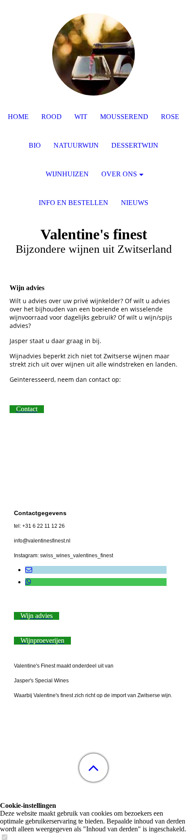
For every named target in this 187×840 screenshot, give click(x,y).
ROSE (170, 116)
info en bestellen (73, 202)
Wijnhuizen (67, 174)
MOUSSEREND (124, 116)
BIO (35, 145)
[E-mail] (28, 569)
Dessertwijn (134, 145)
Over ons (119, 174)
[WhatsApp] (28, 581)
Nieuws (134, 202)
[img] (93, 54)
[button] (93, 768)
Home (18, 116)
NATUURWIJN (76, 145)
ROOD (51, 116)
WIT (80, 116)
